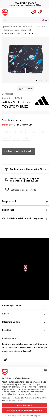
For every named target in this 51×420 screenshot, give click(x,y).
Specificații (8, 209)
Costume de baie (11, 30)
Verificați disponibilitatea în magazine (22, 218)
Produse (27, 26)
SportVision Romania (11, 26)
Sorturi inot (26, 30)
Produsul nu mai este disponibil (18, 151)
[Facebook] (13, 359)
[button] (25, 20)
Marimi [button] (17, 125)
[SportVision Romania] (5, 12)
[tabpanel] (25, 60)
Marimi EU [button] (7, 125)
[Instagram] (5, 359)
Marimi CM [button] (27, 125)
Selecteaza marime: (13, 120)
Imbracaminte (39, 26)
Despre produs (10, 201)
